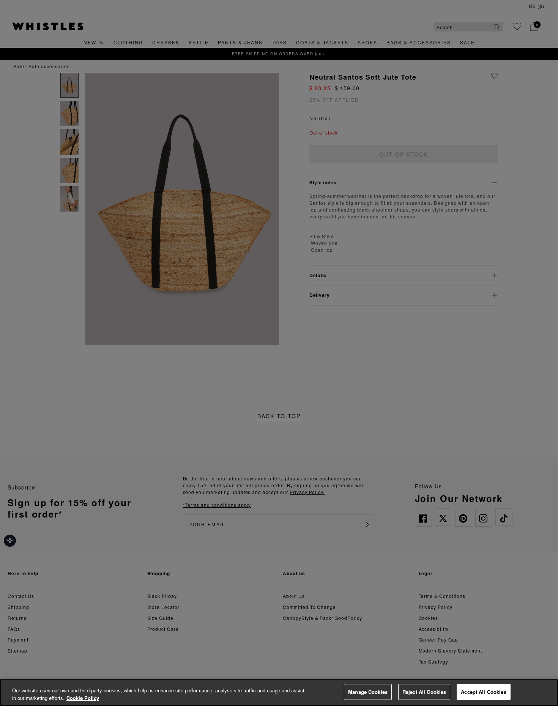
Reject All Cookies (424, 691)
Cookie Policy (82, 697)
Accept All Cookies (483, 691)
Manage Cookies (368, 691)
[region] (279, 692)
